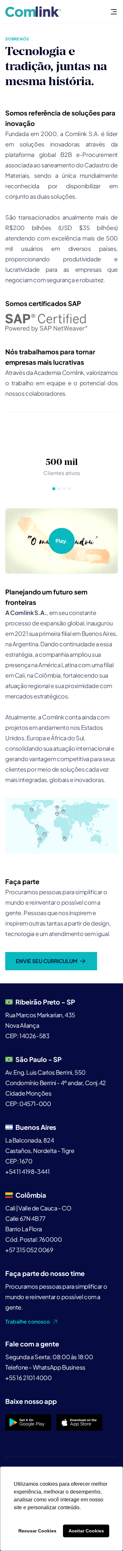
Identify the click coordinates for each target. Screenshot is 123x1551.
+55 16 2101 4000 (28, 1377)
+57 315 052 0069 (29, 1249)
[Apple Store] (79, 1422)
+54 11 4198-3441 (27, 1171)
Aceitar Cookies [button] (86, 1530)
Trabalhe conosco (27, 1321)
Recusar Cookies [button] (37, 1530)
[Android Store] (28, 1422)
